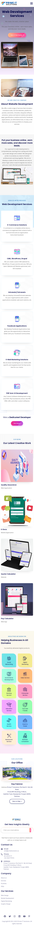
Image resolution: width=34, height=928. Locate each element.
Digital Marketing (6, 901)
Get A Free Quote (16, 35)
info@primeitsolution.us (11, 851)
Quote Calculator (8, 574)
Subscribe (30, 830)
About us (4, 878)
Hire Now (16, 423)
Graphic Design (5, 904)
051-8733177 (8, 856)
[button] (31, 3)
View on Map (16, 801)
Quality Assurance (9, 485)
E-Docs (4, 529)
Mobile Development (7, 898)
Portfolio (4, 883)
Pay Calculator (7, 618)
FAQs (2, 886)
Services (3, 881)
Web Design (4, 895)
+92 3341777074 (9, 858)
